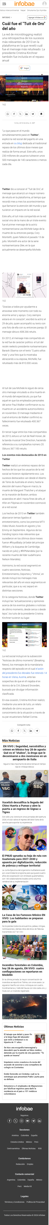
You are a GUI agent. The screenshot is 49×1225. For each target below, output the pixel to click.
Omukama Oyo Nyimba (35, 10)
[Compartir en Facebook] (14, 114)
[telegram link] (33, 1121)
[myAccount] (44, 4)
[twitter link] (15, 1121)
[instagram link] (21, 1121)
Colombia (25, 1135)
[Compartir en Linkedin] (26, 114)
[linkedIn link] (39, 1121)
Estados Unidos (17, 1142)
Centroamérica (13, 1148)
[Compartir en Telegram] (32, 114)
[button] (4, 4)
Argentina (11, 1180)
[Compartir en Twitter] (20, 114)
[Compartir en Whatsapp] (7, 114)
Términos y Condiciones (14, 1202)
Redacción (20, 1164)
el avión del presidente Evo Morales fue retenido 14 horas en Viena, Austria (24, 672)
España (34, 1135)
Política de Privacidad (36, 1202)
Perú (36, 1142)
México (29, 1142)
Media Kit (28, 1186)
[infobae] (24, 4)
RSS (40, 1148)
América (15, 1135)
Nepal (21, 10)
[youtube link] (27, 1121)
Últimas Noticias (29, 1148)
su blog (18, 143)
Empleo (30, 1164)
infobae (6, 17)
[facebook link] (9, 1121)
